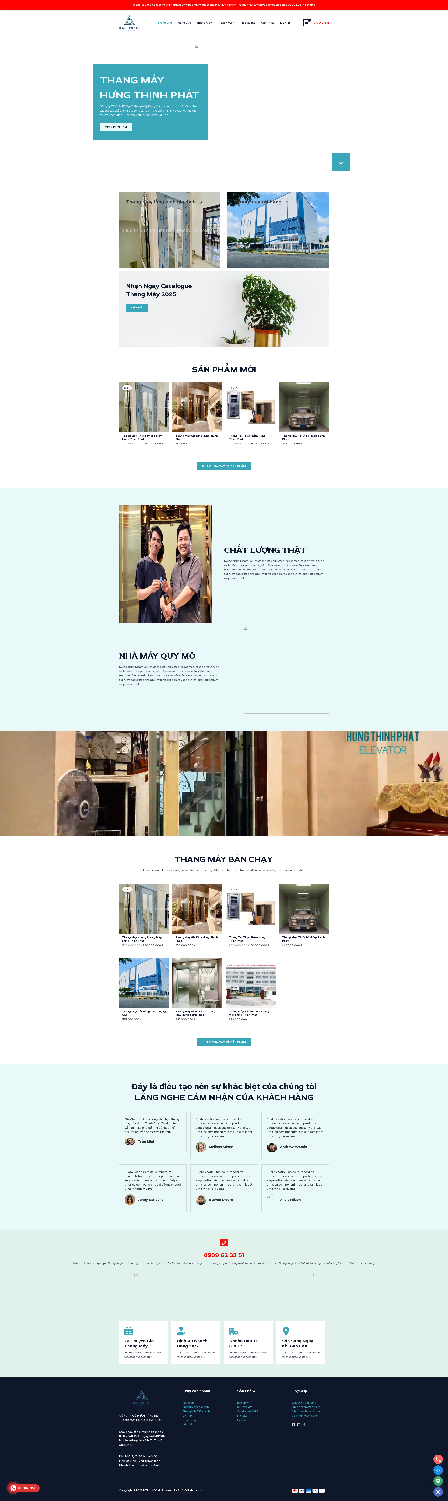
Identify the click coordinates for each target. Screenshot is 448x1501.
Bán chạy (243, 1402)
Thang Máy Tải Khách (196, 1411)
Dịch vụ (241, 1420)
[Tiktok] (304, 1424)
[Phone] (438, 1459)
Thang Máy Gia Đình (196, 1407)
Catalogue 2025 (247, 1411)
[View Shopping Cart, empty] (306, 22)
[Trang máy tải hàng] (261, 202)
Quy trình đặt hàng (304, 1402)
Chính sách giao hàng (306, 1407)
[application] (213, 23)
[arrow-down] (341, 162)
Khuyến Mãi (244, 1407)
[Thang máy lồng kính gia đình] (164, 202)
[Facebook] (293, 1424)
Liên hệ (187, 1424)
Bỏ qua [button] (310, 4)
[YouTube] (298, 1424)
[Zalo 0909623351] (438, 1470)
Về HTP (187, 1415)
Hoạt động (189, 1420)
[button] (224, 466)
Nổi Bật (242, 1415)
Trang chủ (189, 1402)
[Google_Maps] (438, 1481)
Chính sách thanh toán (306, 1411)
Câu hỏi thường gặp (305, 1415)
